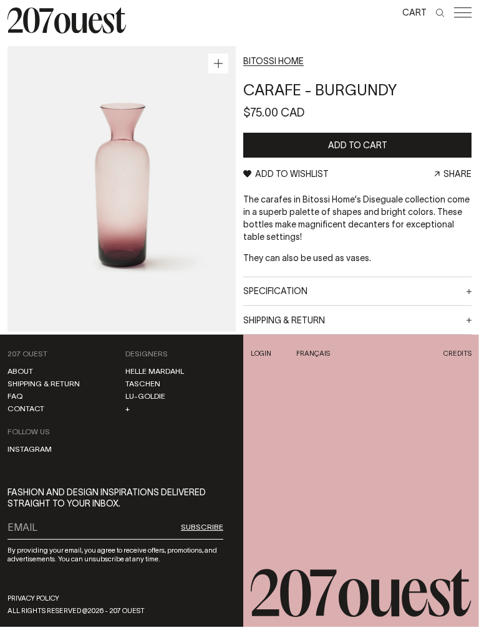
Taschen (142, 383)
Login (261, 353)
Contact (25, 408)
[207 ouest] (361, 593)
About (20, 371)
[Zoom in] (218, 64)
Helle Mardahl (154, 371)
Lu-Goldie (145, 396)
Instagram (29, 449)
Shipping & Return (43, 383)
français (313, 353)
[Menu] (463, 12)
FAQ (14, 396)
